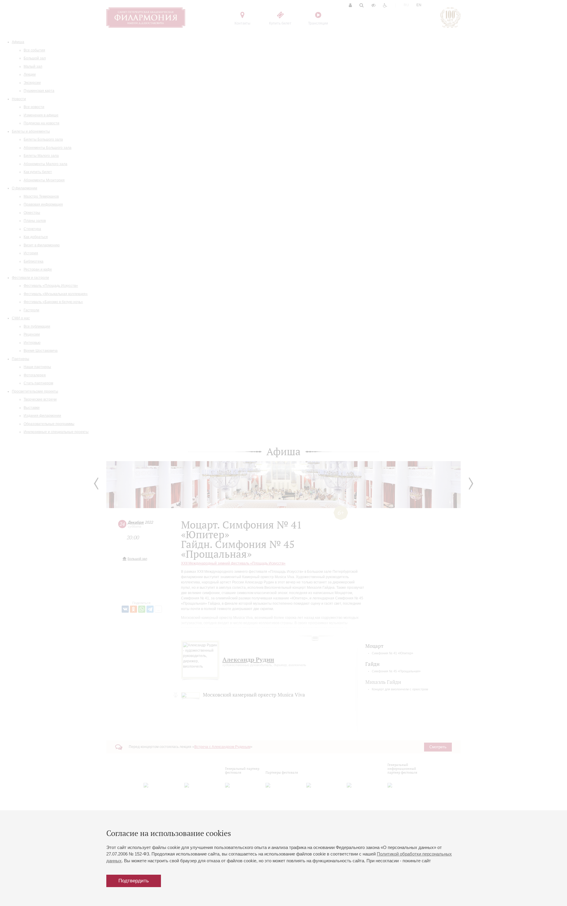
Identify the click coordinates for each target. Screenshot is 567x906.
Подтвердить (133, 881)
